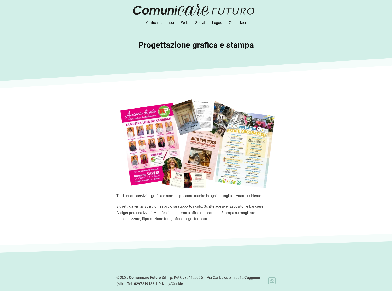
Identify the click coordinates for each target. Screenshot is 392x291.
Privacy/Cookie (170, 284)
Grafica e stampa (160, 22)
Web (184, 22)
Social (200, 22)
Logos (217, 22)
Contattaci (237, 22)
